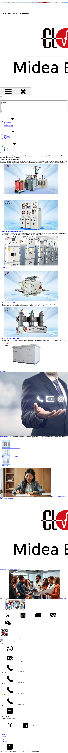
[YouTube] (38, 618)
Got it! (2, 643)
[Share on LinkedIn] (25, 728)
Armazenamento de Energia (8, 125)
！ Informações (4, 741)
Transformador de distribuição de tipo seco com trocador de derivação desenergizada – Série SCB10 (22, 195)
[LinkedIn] (23, 618)
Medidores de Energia (7, 122)
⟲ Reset (3, 739)
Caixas (5, 123)
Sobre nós (4, 134)
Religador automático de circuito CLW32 (10, 338)
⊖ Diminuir (4, 736)
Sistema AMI (6, 124)
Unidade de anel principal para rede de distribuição (12, 231)
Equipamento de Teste (7, 127)
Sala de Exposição (7, 136)
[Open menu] (15, 91)
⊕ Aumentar (4, 734)
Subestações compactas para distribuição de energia (12, 367)
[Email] (53, 618)
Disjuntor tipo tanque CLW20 (8, 302)
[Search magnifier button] (1, 97)
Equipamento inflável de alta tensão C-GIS (11, 267)
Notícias (5, 135)
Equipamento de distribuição (8, 126)
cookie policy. (15, 641)
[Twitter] (8, 618)
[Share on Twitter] (10, 728)
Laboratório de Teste (7, 137)
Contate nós (4, 138)
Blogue (3, 139)
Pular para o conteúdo (3, 0)
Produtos (3, 121)
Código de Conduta (34, 598)
